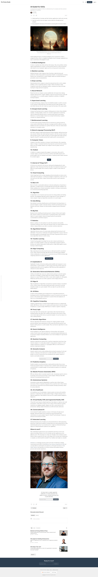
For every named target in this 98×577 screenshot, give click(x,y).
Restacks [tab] (37, 515)
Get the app (54, 572)
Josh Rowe (32, 442)
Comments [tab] (33, 515)
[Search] (83, 2)
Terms (51, 569)
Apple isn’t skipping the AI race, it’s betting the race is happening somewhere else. (43, 541)
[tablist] (34, 515)
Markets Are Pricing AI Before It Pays (39, 530)
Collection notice (55, 569)
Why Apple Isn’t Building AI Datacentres (39, 538)
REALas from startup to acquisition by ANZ (54, 444)
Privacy (48, 569)
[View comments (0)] (34, 15)
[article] (49, 533)
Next (64, 508)
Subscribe (89, 2)
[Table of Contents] (1, 288)
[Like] (31, 15)
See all (32, 554)
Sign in (95, 2)
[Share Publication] (85, 2)
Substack (43, 574)
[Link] (29, 62)
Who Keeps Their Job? (35, 546)
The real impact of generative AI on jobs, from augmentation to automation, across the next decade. (43, 549)
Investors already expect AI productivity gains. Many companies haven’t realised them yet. (43, 533)
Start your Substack (46, 572)
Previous (34, 508)
